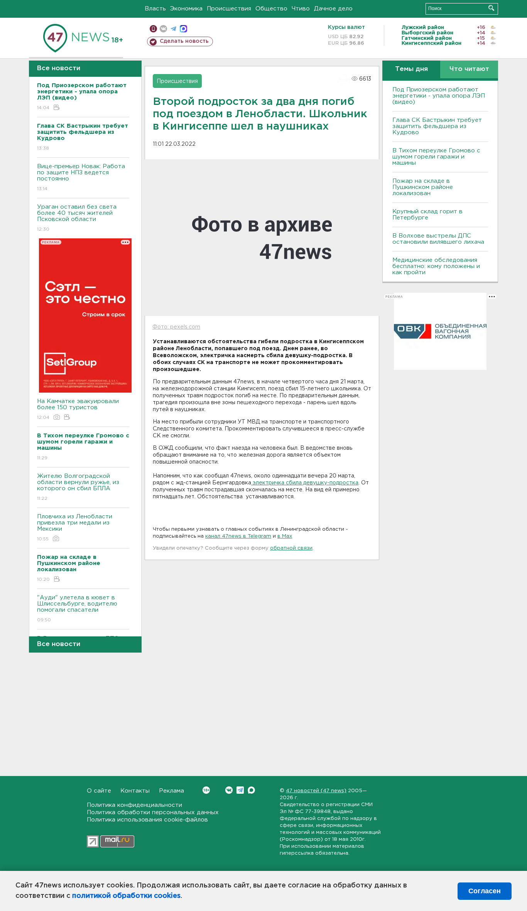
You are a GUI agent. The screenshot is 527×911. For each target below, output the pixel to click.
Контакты (135, 790)
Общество (271, 8)
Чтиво (301, 8)
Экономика (186, 8)
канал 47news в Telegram (238, 536)
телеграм (173, 28)
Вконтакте (229, 790)
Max (251, 790)
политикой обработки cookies (126, 896)
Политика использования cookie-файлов (147, 819)
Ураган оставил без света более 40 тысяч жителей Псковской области (77, 217)
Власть (155, 8)
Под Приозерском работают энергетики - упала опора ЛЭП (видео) (438, 96)
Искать (491, 8)
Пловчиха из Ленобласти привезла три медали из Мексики (74, 527)
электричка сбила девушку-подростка (304, 483)
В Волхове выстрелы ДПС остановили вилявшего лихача (438, 239)
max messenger (183, 28)
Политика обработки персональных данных (153, 812)
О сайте (99, 790)
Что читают (469, 69)
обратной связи (291, 548)
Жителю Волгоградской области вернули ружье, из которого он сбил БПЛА (78, 487)
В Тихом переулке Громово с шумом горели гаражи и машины (436, 156)
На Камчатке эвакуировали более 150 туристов (78, 409)
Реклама (171, 790)
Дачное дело (333, 8)
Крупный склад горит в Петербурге (427, 214)
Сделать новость (184, 41)
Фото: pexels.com (176, 327)
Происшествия (229, 8)
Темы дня (411, 69)
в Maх (284, 536)
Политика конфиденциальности (134, 805)
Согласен (484, 891)
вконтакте (163, 28)
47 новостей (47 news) (316, 791)
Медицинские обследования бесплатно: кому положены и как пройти (436, 266)
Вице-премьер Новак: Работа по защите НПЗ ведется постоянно (81, 177)
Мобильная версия (153, 28)
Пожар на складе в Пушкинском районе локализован (422, 187)
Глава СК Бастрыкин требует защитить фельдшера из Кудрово (437, 126)
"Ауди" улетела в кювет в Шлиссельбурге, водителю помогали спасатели (77, 608)
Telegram (240, 790)
